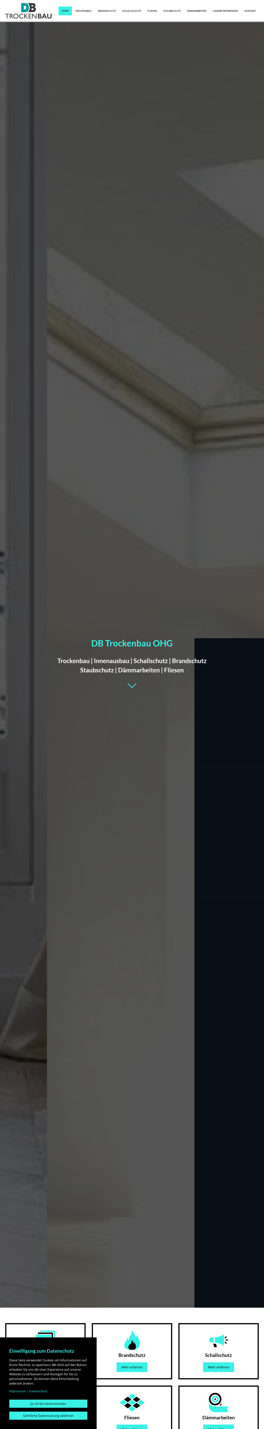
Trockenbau (83, 11)
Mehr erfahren (132, 1367)
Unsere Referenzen (225, 11)
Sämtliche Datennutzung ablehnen (48, 1416)
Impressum (17, 1391)
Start (65, 11)
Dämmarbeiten (196, 11)
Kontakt (250, 11)
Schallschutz (131, 11)
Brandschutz (107, 11)
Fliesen (152, 11)
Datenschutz (38, 1391)
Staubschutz (172, 11)
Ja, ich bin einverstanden (48, 1404)
